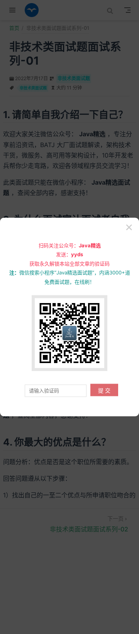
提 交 (104, 390)
